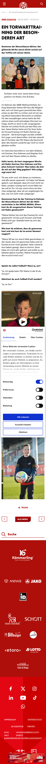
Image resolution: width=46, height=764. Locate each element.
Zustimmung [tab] (8, 337)
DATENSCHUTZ (35, 719)
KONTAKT (6, 734)
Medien (31, 726)
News (4, 12)
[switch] (39, 390)
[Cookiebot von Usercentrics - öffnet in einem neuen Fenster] (32, 330)
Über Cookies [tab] (37, 337)
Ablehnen (23, 432)
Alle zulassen (23, 417)
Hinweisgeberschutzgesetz (27, 734)
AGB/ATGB (18, 726)
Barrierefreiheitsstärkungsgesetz (23, 738)
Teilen (24, 508)
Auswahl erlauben (23, 424)
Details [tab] (22, 337)
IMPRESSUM (10, 719)
